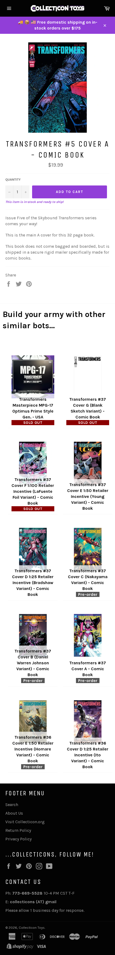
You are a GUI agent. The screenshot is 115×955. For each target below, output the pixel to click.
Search (11, 804)
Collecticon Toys (32, 927)
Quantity (13, 179)
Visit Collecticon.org (25, 821)
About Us (14, 813)
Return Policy (18, 830)
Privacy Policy (18, 838)
